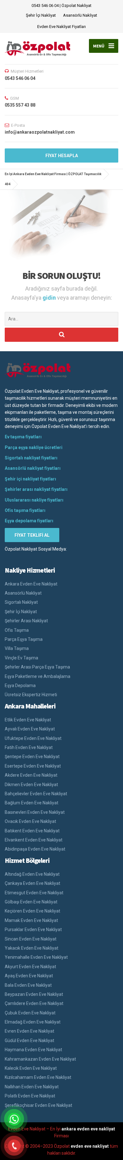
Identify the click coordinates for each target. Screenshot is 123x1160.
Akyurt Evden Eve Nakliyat (30, 966)
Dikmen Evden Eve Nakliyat (31, 784)
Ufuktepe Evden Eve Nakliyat (33, 738)
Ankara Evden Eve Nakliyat (31, 583)
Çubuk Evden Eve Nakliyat (30, 1012)
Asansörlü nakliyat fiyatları (33, 468)
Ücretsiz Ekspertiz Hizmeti (31, 694)
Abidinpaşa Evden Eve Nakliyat (35, 849)
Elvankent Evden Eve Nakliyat (33, 839)
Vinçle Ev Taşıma (21, 657)
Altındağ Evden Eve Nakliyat (32, 874)
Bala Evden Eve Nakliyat (28, 985)
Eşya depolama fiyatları (29, 520)
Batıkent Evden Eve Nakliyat (32, 830)
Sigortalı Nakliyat (21, 602)
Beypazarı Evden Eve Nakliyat (34, 994)
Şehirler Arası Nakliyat (26, 620)
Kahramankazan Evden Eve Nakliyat (40, 1059)
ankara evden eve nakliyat (88, 1128)
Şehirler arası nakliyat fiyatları (36, 489)
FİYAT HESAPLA (61, 155)
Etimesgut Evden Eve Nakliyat (34, 892)
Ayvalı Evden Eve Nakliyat (30, 728)
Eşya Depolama (20, 685)
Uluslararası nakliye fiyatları (34, 499)
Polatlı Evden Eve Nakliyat (30, 1095)
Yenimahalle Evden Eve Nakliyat (36, 957)
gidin (50, 297)
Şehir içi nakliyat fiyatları (30, 478)
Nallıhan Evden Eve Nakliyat (32, 1086)
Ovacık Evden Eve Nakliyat (30, 821)
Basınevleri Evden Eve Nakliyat (35, 812)
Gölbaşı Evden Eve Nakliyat (31, 901)
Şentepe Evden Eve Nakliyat (32, 756)
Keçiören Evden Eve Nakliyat (32, 910)
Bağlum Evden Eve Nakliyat (31, 802)
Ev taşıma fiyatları (23, 436)
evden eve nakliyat (90, 1146)
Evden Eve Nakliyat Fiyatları (61, 26)
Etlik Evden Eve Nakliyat (28, 719)
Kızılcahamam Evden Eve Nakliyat (38, 1077)
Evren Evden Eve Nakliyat (29, 1031)
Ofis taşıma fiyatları (25, 510)
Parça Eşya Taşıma (24, 639)
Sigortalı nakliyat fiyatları (31, 457)
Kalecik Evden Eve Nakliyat (31, 1068)
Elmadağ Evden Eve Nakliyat (33, 1021)
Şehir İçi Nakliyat (41, 15)
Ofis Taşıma (17, 630)
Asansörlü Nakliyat (80, 15)
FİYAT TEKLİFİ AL (32, 535)
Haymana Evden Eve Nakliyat (33, 1049)
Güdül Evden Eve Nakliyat (29, 1040)
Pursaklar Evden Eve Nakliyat (33, 929)
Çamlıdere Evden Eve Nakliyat (34, 1003)
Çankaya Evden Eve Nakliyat (32, 883)
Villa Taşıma (17, 648)
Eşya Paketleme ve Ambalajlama (37, 676)
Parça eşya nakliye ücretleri (33, 447)
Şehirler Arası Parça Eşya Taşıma (37, 666)
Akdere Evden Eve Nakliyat (31, 775)
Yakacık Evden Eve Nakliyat (31, 948)
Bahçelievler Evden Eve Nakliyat (36, 793)
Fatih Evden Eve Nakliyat (29, 747)
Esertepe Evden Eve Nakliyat (33, 766)
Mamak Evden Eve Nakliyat (31, 920)
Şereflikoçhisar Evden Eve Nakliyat (38, 1105)
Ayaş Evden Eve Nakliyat (29, 975)
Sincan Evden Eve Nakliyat (30, 938)
